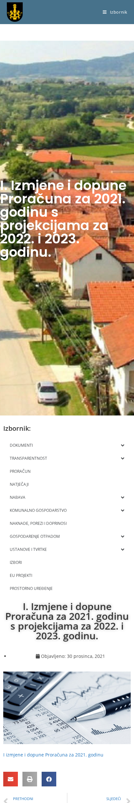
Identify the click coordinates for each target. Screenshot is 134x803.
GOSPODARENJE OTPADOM (35, 536)
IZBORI (16, 562)
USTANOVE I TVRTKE (28, 549)
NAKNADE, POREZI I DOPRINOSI (38, 523)
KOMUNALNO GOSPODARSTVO (38, 510)
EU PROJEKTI (21, 575)
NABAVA (17, 497)
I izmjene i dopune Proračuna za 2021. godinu (53, 755)
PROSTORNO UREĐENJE (31, 588)
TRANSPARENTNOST (28, 458)
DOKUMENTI (21, 445)
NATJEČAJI (19, 484)
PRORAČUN (20, 471)
